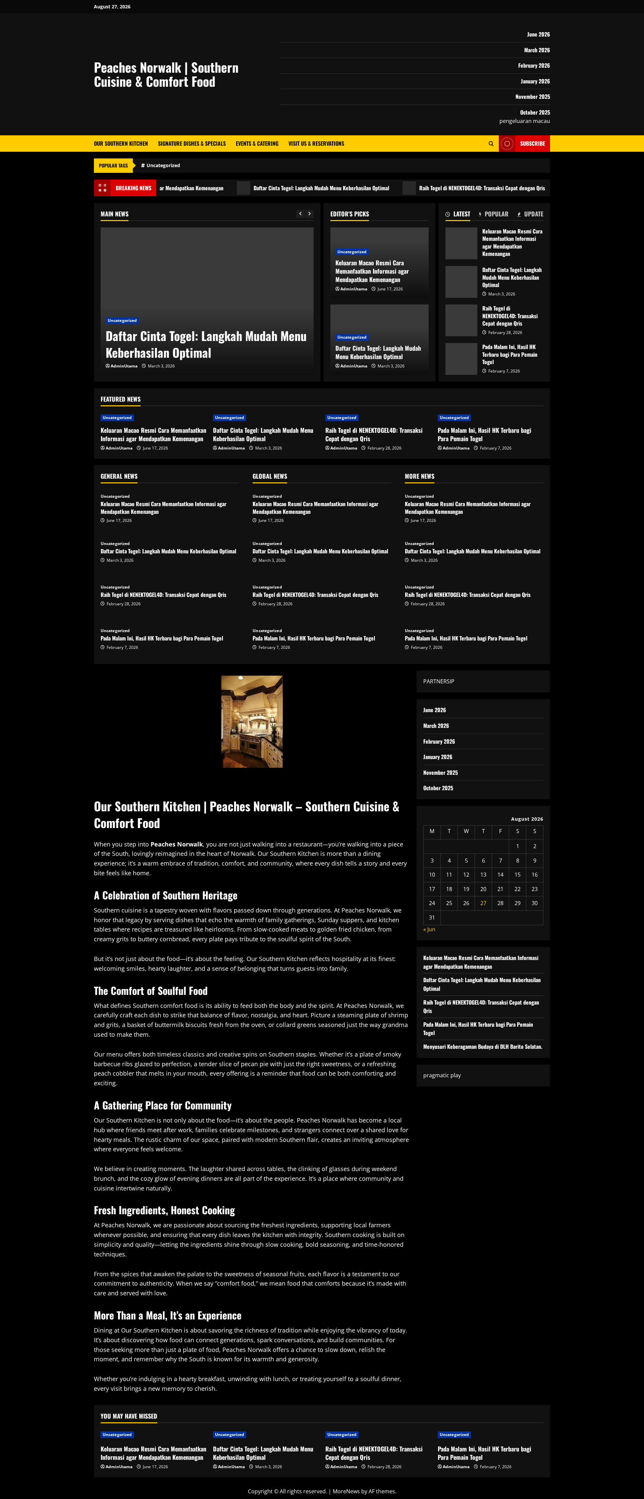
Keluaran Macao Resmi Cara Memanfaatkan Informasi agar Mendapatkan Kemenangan (461, 243)
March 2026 (537, 50)
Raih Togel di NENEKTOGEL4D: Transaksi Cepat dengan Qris (451, 188)
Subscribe (532, 143)
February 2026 (534, 65)
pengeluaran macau (524, 121)
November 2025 (533, 96)
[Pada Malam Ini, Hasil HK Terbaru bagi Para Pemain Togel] (490, 418)
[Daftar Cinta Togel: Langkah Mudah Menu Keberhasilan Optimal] (207, 301)
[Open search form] (491, 143)
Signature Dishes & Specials (192, 143)
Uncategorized (163, 165)
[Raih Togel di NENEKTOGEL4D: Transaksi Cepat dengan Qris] (378, 418)
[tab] (457, 215)
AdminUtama (124, 366)
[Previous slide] (300, 214)
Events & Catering (257, 143)
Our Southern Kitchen (121, 143)
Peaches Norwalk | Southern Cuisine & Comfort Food (166, 74)
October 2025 (535, 112)
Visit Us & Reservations (316, 143)
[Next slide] (309, 214)
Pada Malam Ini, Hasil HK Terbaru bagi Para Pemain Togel (461, 359)
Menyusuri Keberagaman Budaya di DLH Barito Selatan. (482, 1046)
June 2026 (538, 34)
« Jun (429, 929)
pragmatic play (442, 1075)
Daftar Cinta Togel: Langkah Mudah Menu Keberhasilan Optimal (290, 188)
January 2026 (535, 81)
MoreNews (346, 1491)
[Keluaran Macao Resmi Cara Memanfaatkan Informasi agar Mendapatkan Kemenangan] (153, 418)
